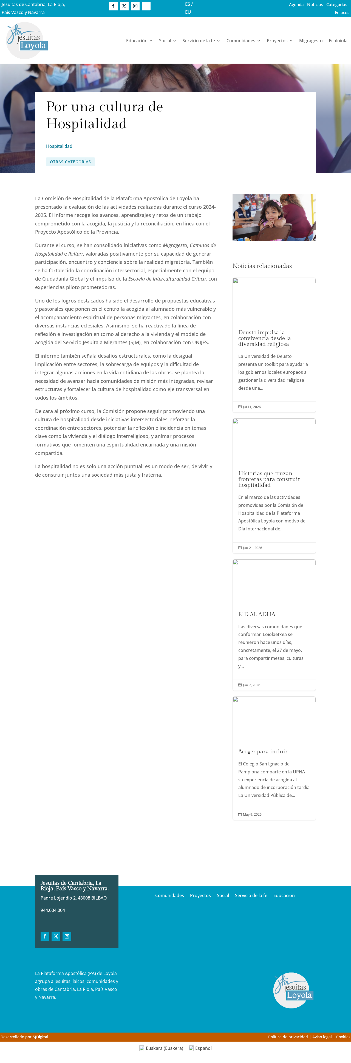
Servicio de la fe (199, 41)
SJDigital (40, 1036)
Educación (137, 41)
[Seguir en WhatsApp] (146, 6)
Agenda (296, 4)
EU (188, 12)
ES (187, 4)
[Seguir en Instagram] (135, 6)
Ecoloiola (338, 41)
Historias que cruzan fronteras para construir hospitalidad (274, 486)
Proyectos (277, 41)
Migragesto (311, 41)
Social (165, 41)
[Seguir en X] (124, 6)
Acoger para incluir (274, 758)
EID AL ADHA (274, 625)
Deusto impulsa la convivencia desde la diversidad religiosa (274, 345)
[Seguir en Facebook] (113, 6)
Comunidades (241, 41)
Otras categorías (70, 161)
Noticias (315, 4)
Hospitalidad (59, 146)
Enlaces (342, 12)
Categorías (336, 4)
